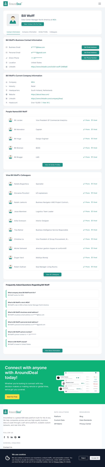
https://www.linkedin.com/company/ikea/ (47, 98)
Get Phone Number (90, 58)
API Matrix (58, 424)
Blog (81, 416)
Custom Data (59, 420)
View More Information (52, 350)
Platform (57, 416)
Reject (83, 458)
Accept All (94, 458)
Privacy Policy (58, 462)
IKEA (54, 20)
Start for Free (12, 397)
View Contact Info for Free (32, 24)
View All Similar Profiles (52, 165)
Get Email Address (90, 47)
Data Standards (86, 420)
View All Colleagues (52, 274)
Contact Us (7, 447)
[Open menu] (100, 4)
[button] (52, 120)
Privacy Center (85, 424)
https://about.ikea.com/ (40, 94)
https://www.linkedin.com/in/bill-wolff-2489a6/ (49, 67)
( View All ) (45, 103)
